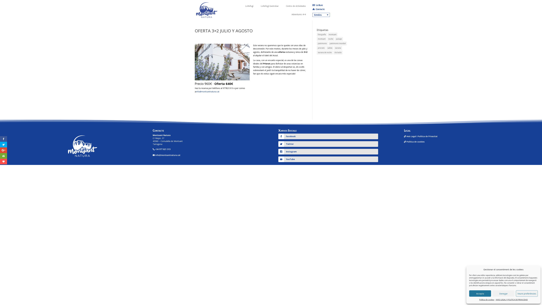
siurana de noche (325, 52)
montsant (332, 34)
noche (330, 39)
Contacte (319, 9)
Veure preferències (526, 293)
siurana (338, 48)
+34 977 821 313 (163, 149)
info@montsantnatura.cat (207, 91)
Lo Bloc (319, 5)
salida (329, 48)
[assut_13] (222, 80)
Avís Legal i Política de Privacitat (422, 136)
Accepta (480, 293)
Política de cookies (486, 300)
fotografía (322, 34)
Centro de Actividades (296, 6)
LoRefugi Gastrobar (270, 6)
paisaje (339, 39)
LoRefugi (249, 6)
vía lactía (338, 52)
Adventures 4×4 (299, 14)
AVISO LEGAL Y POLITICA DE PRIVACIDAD (512, 300)
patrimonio (322, 43)
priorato (321, 48)
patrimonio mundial (338, 43)
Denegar (503, 293)
